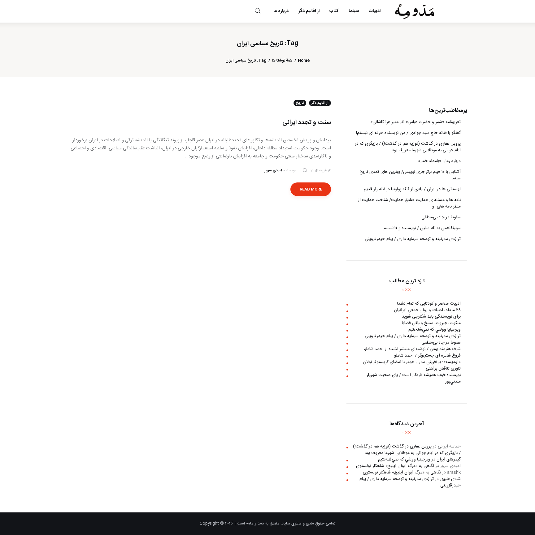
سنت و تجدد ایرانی (306, 122)
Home (304, 61)
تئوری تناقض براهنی (443, 368)
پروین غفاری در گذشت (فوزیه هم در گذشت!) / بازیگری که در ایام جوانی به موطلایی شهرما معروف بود (408, 147)
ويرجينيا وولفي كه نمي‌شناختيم (434, 329)
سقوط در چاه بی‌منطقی (441, 217)
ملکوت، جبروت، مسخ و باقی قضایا (431, 323)
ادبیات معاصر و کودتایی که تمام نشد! (429, 303)
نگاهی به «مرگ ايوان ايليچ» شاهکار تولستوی (395, 466)
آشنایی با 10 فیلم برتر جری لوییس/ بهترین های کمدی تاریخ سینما (410, 175)
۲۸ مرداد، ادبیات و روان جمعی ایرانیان (427, 310)
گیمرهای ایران (449, 459)
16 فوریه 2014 (321, 170)
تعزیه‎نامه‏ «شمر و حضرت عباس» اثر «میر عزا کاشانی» (415, 122)
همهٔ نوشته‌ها (282, 61)
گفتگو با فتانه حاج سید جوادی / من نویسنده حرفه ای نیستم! (408, 133)
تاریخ (300, 103)
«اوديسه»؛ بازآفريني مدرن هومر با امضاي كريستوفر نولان (412, 362)
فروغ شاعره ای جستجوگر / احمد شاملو (427, 355)
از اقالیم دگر (319, 103)
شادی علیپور (450, 479)
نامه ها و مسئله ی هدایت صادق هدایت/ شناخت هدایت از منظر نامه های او (409, 203)
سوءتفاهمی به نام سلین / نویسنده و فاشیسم (422, 228)
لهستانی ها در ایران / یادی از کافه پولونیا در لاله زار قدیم (412, 189)
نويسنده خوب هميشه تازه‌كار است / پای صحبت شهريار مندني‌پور (414, 378)
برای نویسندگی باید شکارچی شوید (431, 316)
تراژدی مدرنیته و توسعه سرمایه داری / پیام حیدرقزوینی (413, 239)
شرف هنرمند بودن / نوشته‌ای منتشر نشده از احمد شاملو (412, 349)
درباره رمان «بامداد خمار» (439, 161)
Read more (311, 189)
